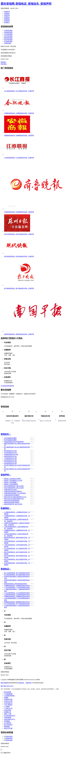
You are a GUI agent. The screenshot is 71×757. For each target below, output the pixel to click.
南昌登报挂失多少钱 (10, 456)
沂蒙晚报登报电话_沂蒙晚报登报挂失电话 (17, 596)
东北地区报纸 (8, 41)
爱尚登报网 (4, 683)
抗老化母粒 (7, 710)
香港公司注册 (8, 728)
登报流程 (7, 20)
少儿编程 (7, 706)
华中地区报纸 (8, 36)
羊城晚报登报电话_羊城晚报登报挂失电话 (17, 585)
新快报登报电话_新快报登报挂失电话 (15, 584)
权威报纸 (7, 19)
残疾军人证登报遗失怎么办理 (13, 480)
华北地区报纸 (8, 34)
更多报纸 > (4, 64)
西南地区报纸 (8, 37)
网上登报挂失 (8, 724)
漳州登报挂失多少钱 (10, 463)
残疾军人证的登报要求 (11, 484)
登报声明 (7, 15)
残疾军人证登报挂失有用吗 (12, 478)
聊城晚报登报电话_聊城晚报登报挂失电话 (17, 602)
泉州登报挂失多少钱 (10, 451)
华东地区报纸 (8, 30)
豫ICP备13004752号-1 (7, 686)
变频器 (6, 697)
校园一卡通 (7, 714)
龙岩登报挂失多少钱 (10, 460)
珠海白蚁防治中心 (9, 719)
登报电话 (7, 17)
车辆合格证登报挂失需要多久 (13, 491)
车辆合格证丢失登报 (10, 489)
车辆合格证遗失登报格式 (11, 495)
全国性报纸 (7, 43)
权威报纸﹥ (6, 508)
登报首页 (7, 11)
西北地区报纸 (8, 39)
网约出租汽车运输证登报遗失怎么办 (15, 497)
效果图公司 (7, 712)
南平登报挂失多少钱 (10, 461)
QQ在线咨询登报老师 (7, 385)
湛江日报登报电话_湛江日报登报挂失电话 (17, 573)
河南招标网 (7, 717)
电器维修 (7, 721)
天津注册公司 (8, 703)
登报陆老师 (9, 738)
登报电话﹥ (6, 569)
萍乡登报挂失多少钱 (10, 452)
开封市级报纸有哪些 (10, 438)
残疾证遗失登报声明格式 (11, 502)
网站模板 (7, 726)
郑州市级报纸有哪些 (10, 440)
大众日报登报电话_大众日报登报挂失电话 (17, 593)
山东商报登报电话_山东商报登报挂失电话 (17, 594)
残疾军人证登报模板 (10, 482)
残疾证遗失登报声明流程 (11, 500)
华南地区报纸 (8, 32)
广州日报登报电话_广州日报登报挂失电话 (17, 587)
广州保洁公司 (8, 708)
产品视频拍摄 (8, 694)
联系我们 (7, 22)
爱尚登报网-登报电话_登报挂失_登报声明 (26, 3)
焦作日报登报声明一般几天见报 (14, 488)
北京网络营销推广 (9, 695)
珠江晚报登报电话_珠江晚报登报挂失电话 (17, 574)
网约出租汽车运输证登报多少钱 (14, 498)
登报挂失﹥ (6, 434)
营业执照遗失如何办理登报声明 (14, 441)
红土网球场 (7, 723)
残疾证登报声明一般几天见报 (13, 504)
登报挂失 (7, 13)
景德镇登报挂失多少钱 (11, 454)
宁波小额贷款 (8, 704)
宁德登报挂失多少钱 (10, 458)
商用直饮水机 (8, 699)
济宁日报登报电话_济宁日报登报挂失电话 (17, 603)
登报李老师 (9, 736)
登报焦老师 (9, 740)
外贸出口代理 (8, 701)
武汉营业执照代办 (9, 715)
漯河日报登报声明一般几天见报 (14, 486)
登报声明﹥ (6, 475)
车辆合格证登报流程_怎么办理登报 (15, 493)
